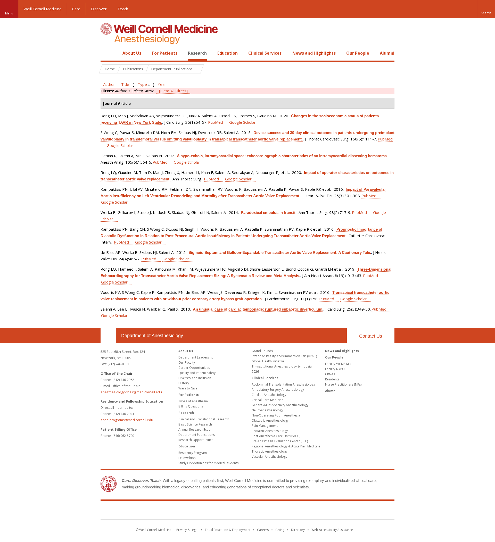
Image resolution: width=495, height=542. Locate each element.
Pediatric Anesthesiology (270, 431)
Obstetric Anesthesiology (270, 420)
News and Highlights (314, 53)
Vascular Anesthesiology (269, 456)
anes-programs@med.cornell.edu (127, 420)
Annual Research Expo (194, 429)
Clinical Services (265, 53)
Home (106, 53)
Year (162, 84)
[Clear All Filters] (173, 90)
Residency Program (192, 453)
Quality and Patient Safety (197, 373)
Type (142, 84)
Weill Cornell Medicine (42, 8)
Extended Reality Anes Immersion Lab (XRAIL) (284, 356)
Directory (298, 530)
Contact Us (370, 336)
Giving (279, 530)
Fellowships (186, 458)
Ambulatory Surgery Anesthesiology (278, 389)
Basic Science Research (195, 424)
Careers (263, 530)
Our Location (108, 335)
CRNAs (330, 374)
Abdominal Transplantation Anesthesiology (283, 384)
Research (197, 53)
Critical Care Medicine (267, 400)
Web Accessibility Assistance (332, 530)
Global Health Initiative (268, 361)
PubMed (215, 122)
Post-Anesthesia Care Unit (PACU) (276, 436)
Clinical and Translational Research (203, 419)
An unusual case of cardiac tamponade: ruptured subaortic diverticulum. (258, 309)
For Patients (164, 53)
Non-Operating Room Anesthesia (276, 415)
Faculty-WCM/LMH (338, 364)
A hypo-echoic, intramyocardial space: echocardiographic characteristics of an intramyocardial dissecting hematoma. (282, 156)
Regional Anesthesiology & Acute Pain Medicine (286, 446)
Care (76, 8)
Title (125, 84)
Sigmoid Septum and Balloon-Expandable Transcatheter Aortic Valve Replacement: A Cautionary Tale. (279, 252)
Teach (122, 8)
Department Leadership (195, 357)
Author (109, 84)
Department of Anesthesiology (152, 335)
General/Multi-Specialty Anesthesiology (280, 405)
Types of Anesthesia (193, 401)
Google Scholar (242, 122)
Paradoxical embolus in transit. (268, 212)
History (183, 383)
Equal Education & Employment (227, 530)
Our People (357, 53)
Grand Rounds (262, 351)
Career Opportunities (194, 367)
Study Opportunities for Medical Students (208, 463)
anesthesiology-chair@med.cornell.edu (131, 392)
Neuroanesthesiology (267, 410)
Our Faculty (186, 362)
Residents (332, 379)
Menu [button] (9, 13)
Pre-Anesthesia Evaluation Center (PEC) (280, 441)
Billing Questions (190, 406)
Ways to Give (187, 388)
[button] (486, 9)
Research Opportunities (195, 440)
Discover (99, 8)
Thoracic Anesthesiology (269, 451)
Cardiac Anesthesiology (269, 395)
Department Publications (196, 434)
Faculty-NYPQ (335, 369)
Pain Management (265, 425)
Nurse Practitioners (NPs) (343, 384)
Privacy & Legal (187, 530)
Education (227, 53)
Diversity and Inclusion (194, 378)
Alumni (387, 53)
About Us (131, 53)
